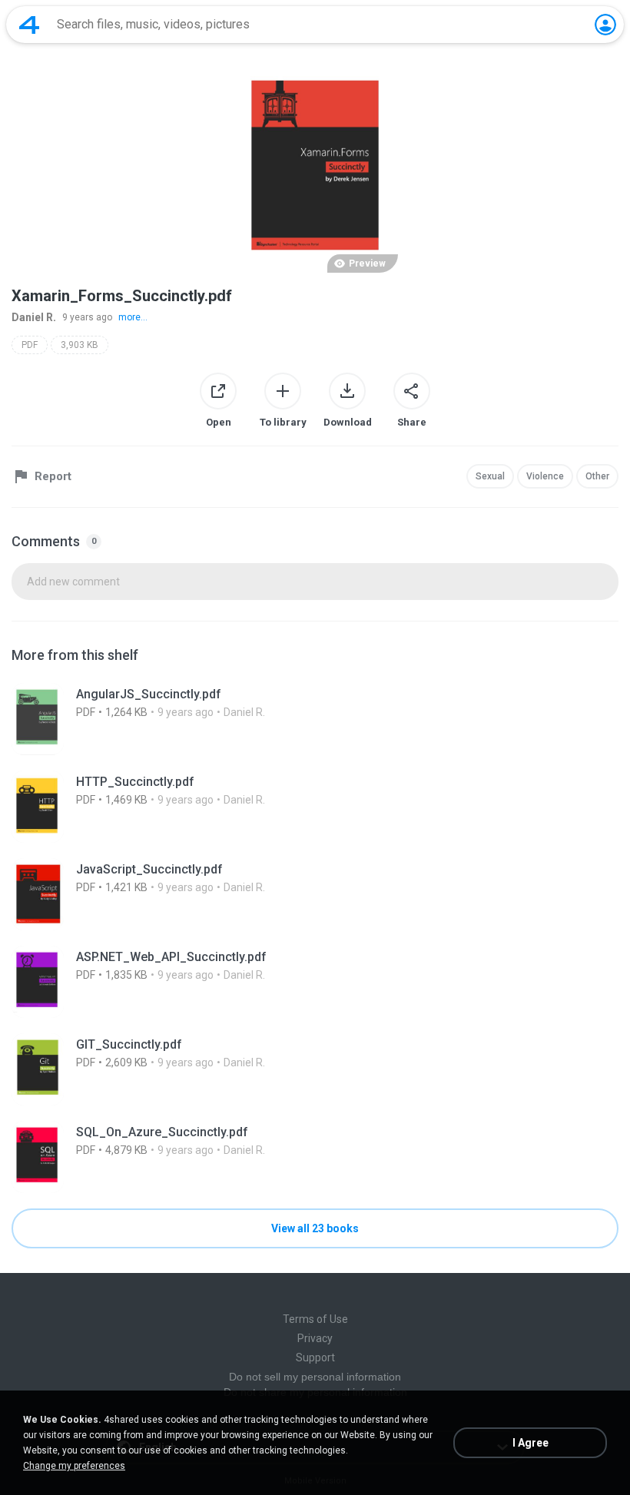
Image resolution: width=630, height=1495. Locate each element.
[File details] (315, 719)
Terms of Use (315, 1319)
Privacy (315, 1338)
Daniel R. (34, 317)
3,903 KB (79, 345)
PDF (30, 345)
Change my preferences (74, 1465)
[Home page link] (29, 24)
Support (315, 1357)
